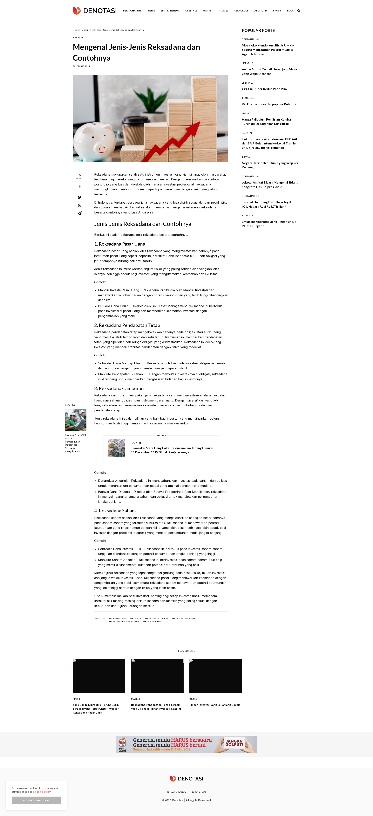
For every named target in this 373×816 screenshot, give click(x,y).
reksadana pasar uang (184, 618)
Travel (246, 157)
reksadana (135, 618)
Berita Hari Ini (250, 39)
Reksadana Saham (152, 621)
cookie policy (43, 791)
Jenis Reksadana (117, 618)
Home (76, 30)
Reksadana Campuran (156, 618)
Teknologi (248, 98)
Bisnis (193, 699)
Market (246, 113)
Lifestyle (247, 63)
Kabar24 (85, 30)
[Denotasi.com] (94, 11)
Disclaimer (199, 792)
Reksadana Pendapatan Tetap (124, 621)
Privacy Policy (176, 792)
